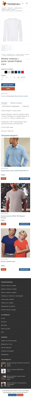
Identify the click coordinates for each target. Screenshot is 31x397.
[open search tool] (22, 3)
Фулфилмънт (5, 354)
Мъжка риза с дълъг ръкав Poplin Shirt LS (14, 170)
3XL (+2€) (23, 77)
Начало (4, 8)
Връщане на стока (6, 344)
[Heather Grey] (9, 72)
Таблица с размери (16, 103)
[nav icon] (26, 3)
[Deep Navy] (16, 72)
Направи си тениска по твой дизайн (12, 296)
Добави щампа (8, 85)
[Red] (22, 72)
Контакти (4, 321)
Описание (4, 103)
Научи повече (12, 395)
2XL (18, 77)
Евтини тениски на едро (8, 309)
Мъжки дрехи (18, 8)
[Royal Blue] (19, 72)
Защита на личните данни (9, 340)
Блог (2, 332)
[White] (2, 72)
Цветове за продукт (7, 69)
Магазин (10, 8)
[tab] (4, 103)
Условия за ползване (7, 351)
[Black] (6, 72)
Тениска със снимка (7, 303)
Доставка (4, 325)
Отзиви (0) (25, 106)
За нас (3, 318)
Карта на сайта (5, 328)
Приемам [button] (20, 395)
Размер (3, 75)
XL (14, 77)
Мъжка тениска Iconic (8, 261)
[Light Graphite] (12, 72)
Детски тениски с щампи (8, 292)
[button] (3, 178)
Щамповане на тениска (8, 306)
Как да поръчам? (6, 347)
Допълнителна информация (11, 106)
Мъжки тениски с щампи (8, 9)
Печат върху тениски (7, 299)
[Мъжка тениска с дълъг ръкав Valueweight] (29, 59)
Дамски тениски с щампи (9, 289)
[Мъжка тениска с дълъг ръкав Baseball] (26, 59)
